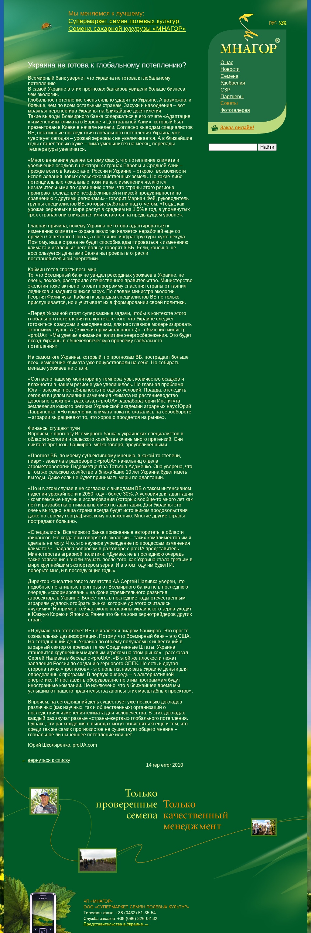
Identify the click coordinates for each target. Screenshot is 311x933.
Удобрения (232, 82)
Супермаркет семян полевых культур (123, 20)
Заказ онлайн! (237, 127)
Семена (229, 76)
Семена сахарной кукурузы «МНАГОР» (127, 28)
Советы (229, 103)
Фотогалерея (235, 110)
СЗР (225, 89)
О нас (226, 62)
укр (282, 22)
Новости (230, 69)
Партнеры (232, 96)
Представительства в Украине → (116, 923)
